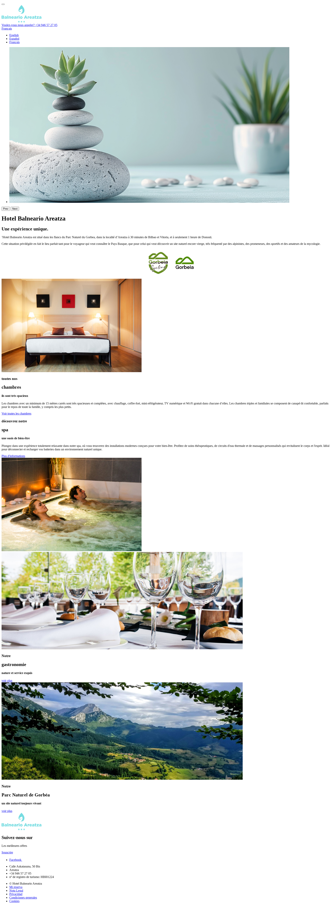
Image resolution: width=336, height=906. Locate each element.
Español (14, 38)
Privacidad (15, 894)
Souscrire (7, 852)
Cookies (14, 901)
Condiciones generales (23, 897)
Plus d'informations (13, 456)
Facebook (15, 859)
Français (7, 28)
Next (15, 208)
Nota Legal (16, 890)
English (14, 35)
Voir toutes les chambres (16, 413)
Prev (5, 208)
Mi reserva (15, 887)
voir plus (7, 680)
